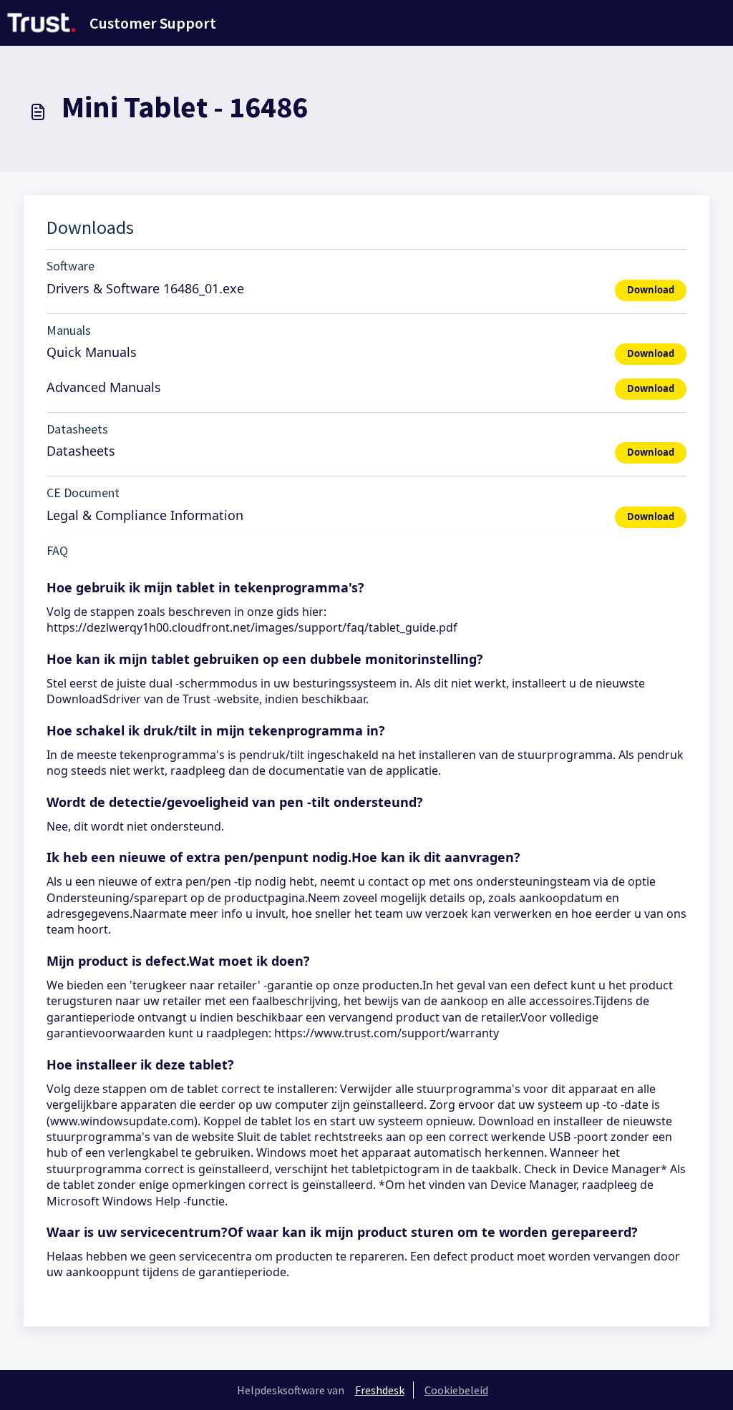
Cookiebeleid (456, 1390)
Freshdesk (379, 1390)
